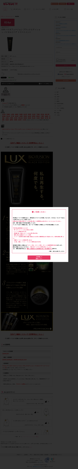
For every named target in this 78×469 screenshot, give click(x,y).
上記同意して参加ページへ (39, 257)
